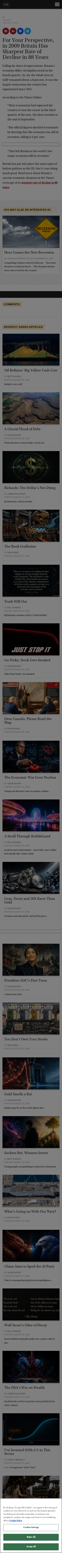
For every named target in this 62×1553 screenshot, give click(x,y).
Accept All (31, 1547)
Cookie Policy (16, 1521)
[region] (31, 1525)
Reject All (31, 1537)
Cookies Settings (31, 1527)
